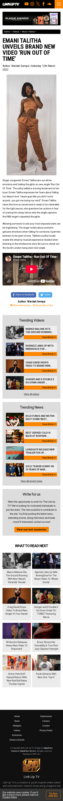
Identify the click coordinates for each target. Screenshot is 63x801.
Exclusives (17, 735)
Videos (16, 32)
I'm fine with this (53, 794)
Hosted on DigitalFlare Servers (23, 751)
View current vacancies (32, 529)
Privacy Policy (46, 730)
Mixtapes (17, 726)
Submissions (46, 716)
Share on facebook (24, 294)
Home (7, 32)
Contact (46, 726)
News (17, 721)
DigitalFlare (48, 748)
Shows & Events (17, 740)
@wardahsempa (22, 305)
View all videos (31, 394)
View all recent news (31, 481)
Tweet (47, 294)
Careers (46, 721)
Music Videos (28, 32)
